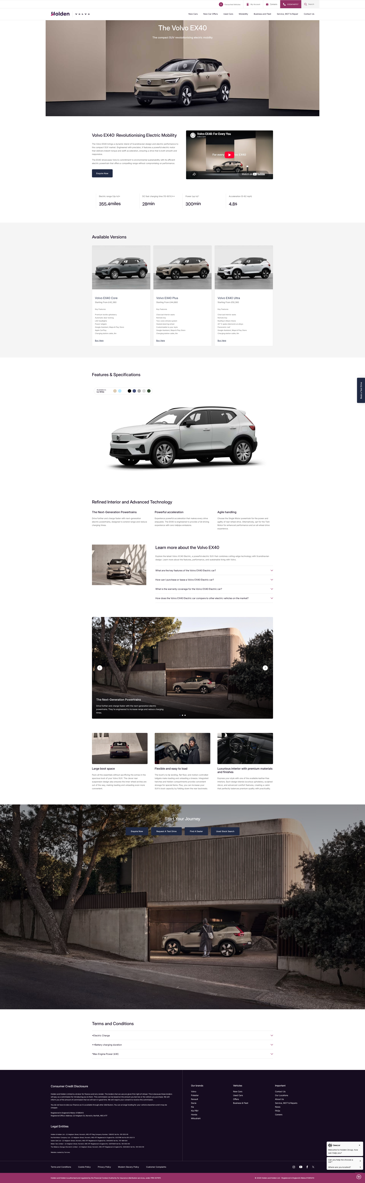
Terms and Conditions (61, 1167)
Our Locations (281, 1095)
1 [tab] (180, 715)
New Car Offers (210, 14)
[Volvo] (86, 14)
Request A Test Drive (166, 831)
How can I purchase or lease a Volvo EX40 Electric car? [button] (184, 579)
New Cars (193, 14)
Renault (194, 1099)
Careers (273, 4)
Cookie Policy (84, 1167)
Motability (243, 14)
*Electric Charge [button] (101, 1035)
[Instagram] (294, 1167)
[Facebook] (307, 1167)
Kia (192, 1107)
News (277, 1107)
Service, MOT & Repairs (286, 1103)
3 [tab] (185, 715)
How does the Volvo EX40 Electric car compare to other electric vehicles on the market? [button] (202, 598)
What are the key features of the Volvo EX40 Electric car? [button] (185, 570)
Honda (194, 1114)
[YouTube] (300, 1167)
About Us (279, 1099)
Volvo (193, 1091)
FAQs (277, 1110)
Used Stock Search (225, 831)
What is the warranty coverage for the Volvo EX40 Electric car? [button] (188, 589)
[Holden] (60, 14)
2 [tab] (182, 715)
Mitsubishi (195, 1118)
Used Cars (228, 14)
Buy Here (99, 340)
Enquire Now (102, 173)
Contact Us (309, 14)
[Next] (265, 667)
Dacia (193, 1103)
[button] (310, 4)
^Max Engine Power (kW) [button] (105, 1054)
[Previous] (99, 667)
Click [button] (110, 391)
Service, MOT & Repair (287, 14)
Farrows (67, 1152)
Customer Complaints (156, 1167)
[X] (313, 1167)
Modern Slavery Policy (128, 1167)
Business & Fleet (240, 1103)
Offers (236, 1099)
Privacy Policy (104, 1167)
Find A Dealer (196, 831)
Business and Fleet (262, 14)
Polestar (195, 1095)
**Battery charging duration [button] (107, 1044)
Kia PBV (194, 1110)
